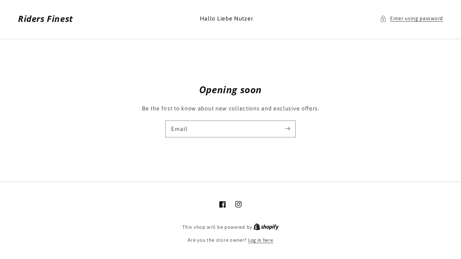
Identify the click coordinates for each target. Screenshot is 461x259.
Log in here (260, 240)
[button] (411, 18)
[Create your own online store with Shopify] (266, 227)
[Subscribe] (287, 129)
